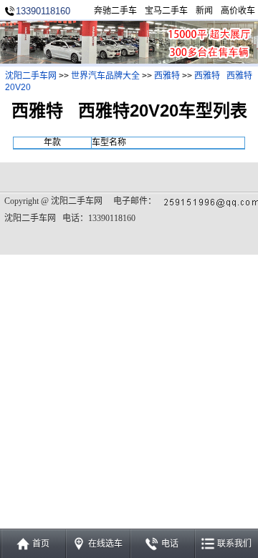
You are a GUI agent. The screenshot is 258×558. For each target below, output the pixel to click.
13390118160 (43, 11)
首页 (40, 544)
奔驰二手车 (115, 11)
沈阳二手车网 (31, 76)
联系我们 (234, 544)
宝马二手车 (166, 11)
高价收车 (238, 11)
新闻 (204, 11)
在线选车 (105, 544)
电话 (169, 544)
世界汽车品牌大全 (105, 76)
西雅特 (167, 76)
